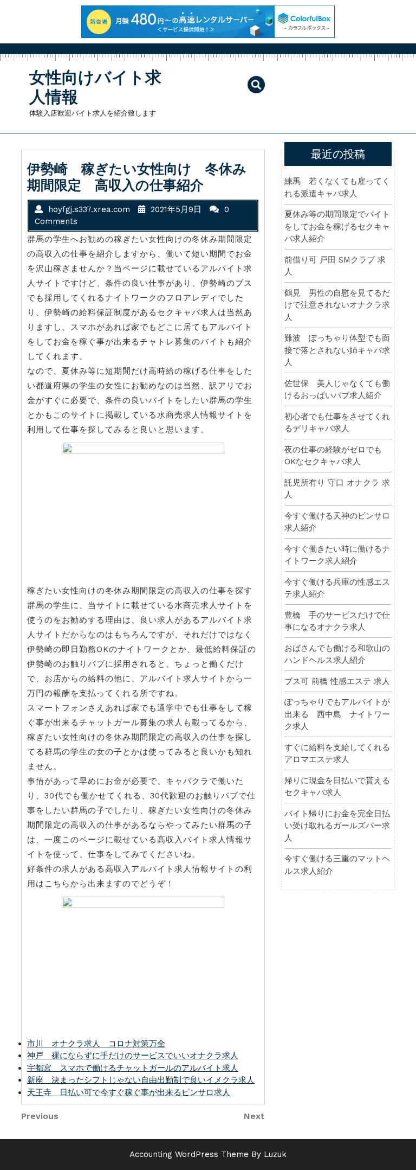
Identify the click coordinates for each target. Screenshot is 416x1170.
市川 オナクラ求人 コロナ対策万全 (96, 1043)
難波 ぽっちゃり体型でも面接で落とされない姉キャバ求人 (337, 350)
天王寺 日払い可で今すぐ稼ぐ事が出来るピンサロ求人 (128, 1092)
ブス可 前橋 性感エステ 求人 (337, 681)
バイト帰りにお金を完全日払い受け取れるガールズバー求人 (337, 826)
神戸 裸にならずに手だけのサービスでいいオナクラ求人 (132, 1055)
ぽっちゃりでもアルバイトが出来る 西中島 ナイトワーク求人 (337, 714)
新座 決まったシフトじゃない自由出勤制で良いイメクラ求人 (141, 1080)
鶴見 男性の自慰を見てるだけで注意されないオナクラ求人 (337, 305)
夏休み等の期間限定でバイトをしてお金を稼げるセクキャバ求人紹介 (337, 226)
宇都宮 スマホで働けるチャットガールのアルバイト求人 (132, 1068)
